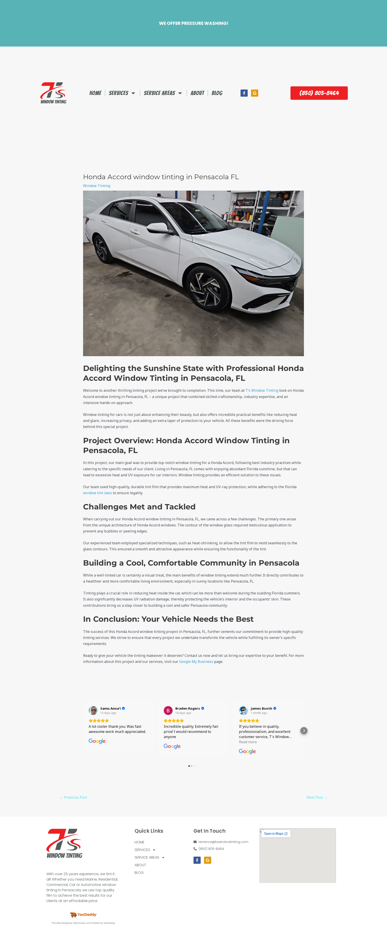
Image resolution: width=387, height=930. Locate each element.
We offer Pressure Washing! (193, 23)
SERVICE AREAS (159, 93)
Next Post (317, 797)
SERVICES (118, 93)
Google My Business (196, 661)
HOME (95, 93)
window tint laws (97, 492)
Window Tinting (96, 185)
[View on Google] (93, 710)
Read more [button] (248, 741)
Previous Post (73, 797)
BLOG (217, 93)
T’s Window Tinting (261, 390)
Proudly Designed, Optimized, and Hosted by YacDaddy (83, 922)
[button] (83, 730)
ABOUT (197, 93)
